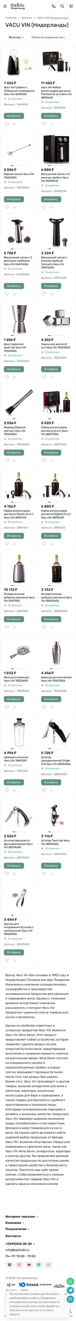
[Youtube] (29, 1265)
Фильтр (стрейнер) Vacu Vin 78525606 (16, 679)
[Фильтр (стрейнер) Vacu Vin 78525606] (19, 652)
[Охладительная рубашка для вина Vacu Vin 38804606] (56, 568)
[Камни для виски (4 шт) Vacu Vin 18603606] (56, 319)
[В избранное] (7, 123)
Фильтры (15, 37)
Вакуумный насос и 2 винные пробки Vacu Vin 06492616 (55, 177)
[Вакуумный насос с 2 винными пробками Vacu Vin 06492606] (19, 232)
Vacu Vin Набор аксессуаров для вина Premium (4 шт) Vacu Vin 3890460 (56, 92)
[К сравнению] (14, 123)
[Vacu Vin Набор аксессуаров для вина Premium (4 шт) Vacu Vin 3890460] (56, 62)
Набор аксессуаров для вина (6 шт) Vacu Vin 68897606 (54, 431)
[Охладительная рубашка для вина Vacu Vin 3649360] (19, 568)
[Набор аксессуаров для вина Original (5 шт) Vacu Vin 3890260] (56, 485)
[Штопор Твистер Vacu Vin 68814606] (56, 815)
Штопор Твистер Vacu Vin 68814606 (55, 842)
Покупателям (15, 1229)
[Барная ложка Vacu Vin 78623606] (19, 148)
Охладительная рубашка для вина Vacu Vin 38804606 (56, 597)
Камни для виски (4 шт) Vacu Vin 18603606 (55, 346)
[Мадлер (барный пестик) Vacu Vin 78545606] (19, 402)
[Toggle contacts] (53, 6)
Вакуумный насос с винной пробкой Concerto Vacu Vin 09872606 (54, 262)
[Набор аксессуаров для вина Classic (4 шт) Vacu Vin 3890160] (19, 485)
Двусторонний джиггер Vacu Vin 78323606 (15, 348)
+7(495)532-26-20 (18, 1244)
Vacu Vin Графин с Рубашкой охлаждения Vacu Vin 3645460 (19, 91)
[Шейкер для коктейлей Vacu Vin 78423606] (56, 652)
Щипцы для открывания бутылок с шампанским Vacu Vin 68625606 (19, 929)
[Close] (66, 1294)
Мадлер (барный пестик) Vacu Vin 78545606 (15, 431)
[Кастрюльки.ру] (17, 6)
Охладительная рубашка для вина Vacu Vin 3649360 (19, 597)
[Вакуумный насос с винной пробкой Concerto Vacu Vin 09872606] (56, 232)
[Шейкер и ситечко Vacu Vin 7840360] (19, 732)
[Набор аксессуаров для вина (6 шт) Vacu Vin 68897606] (56, 402)
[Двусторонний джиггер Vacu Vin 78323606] (19, 319)
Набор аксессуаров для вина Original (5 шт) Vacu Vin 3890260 (56, 514)
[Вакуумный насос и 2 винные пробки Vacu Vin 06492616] (56, 148)
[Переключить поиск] (62, 6)
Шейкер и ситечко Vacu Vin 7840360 (16, 759)
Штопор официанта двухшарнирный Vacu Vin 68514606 (18, 844)
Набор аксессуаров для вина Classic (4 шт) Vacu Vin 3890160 (18, 514)
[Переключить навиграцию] (5, 6)
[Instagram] (19, 1265)
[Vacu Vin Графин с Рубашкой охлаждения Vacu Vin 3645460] (19, 62)
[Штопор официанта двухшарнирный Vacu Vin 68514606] (19, 815)
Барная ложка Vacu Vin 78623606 (19, 175)
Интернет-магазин (20, 1216)
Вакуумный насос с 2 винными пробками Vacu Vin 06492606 (18, 261)
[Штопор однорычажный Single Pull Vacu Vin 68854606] (56, 732)
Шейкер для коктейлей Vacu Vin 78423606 (56, 679)
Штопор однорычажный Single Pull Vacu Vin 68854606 (56, 761)
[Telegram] (39, 1265)
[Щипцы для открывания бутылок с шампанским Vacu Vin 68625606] (19, 898)
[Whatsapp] (48, 1265)
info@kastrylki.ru (17, 1250)
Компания (13, 1222)
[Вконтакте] (9, 1265)
